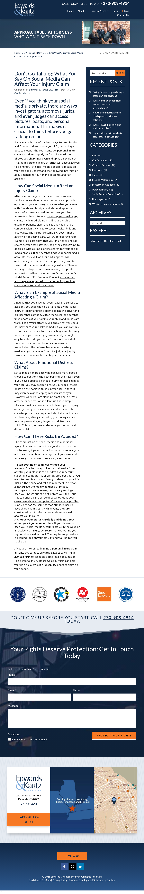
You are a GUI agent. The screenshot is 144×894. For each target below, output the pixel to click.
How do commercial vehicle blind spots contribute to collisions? (107, 116)
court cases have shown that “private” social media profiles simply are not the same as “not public (46, 501)
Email (12, 690)
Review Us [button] (72, 855)
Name (11, 674)
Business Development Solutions (86, 880)
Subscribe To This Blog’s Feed (105, 240)
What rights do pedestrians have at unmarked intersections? (107, 104)
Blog (126, 11)
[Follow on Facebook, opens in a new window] (64, 866)
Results (117, 11)
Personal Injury (100, 189)
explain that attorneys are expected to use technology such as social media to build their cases (44, 281)
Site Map (46, 880)
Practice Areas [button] (98, 11)
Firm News (98, 170)
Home (70, 11)
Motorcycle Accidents (103, 184)
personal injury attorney (41, 162)
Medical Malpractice (102, 179)
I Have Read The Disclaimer (29, 739)
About (80, 11)
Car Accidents (22, 93)
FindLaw (111, 880)
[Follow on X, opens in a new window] (72, 866)
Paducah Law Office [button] (28, 819)
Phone (76, 690)
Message (13, 705)
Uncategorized (100, 199)
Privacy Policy (59, 880)
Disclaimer (14, 734)
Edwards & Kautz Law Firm (43, 89)
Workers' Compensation (105, 204)
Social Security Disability (105, 194)
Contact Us (123, 15)
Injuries (96, 174)
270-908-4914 (116, 3)
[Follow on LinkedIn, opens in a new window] (80, 866)
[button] (141, 873)
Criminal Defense (101, 165)
